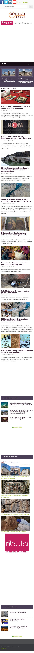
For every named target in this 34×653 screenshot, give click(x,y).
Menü (4, 64)
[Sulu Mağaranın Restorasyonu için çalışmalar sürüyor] (17, 281)
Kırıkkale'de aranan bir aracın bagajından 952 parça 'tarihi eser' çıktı (16, 137)
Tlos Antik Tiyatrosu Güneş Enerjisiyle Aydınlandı (18, 627)
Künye (19, 2)
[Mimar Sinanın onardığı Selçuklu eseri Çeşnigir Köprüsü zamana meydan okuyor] (17, 158)
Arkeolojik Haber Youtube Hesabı (14, 2)
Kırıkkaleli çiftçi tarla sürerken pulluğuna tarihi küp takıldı (14, 264)
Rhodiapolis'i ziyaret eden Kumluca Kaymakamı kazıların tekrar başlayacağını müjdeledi (21, 411)
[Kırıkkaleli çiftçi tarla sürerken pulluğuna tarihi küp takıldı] (17, 253)
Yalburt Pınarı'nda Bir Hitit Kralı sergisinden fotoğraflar (20, 418)
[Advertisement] (17, 44)
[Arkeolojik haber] (17, 14)
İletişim (25, 2)
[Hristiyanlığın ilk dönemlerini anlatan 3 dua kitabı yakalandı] (17, 223)
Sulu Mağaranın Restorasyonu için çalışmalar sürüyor (15, 292)
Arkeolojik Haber (15, 647)
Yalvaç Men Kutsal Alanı (18, 612)
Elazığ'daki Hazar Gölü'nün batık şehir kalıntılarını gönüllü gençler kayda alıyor (21, 404)
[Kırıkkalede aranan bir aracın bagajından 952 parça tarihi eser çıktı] (17, 127)
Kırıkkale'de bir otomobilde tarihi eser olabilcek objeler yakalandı (16, 107)
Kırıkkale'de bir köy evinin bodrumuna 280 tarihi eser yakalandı (17, 351)
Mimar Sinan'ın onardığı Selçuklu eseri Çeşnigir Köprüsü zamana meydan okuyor (15, 170)
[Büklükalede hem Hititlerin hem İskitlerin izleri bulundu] (17, 309)
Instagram (10, 2)
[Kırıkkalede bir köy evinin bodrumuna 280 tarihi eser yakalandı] (17, 341)
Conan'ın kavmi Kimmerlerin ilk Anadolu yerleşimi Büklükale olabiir (16, 200)
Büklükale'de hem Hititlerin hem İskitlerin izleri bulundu (14, 320)
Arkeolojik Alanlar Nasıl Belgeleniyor (17, 619)
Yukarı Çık (3, 649)
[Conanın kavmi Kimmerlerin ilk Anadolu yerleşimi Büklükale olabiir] (17, 190)
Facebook (2, 2)
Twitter (6, 2)
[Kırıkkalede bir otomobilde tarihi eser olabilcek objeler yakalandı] (17, 97)
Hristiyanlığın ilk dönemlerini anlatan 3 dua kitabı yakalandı (13, 234)
